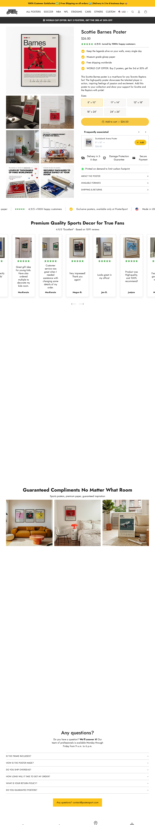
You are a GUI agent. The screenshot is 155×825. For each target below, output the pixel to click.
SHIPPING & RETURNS (91, 189)
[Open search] (132, 11)
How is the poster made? (20, 762)
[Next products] (145, 132)
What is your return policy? (21, 783)
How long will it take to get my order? (28, 776)
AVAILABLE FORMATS (91, 182)
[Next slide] (81, 304)
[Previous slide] (73, 304)
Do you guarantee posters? (21, 790)
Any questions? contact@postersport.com (77, 802)
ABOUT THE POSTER (90, 176)
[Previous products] (139, 132)
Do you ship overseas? (18, 769)
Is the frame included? (18, 756)
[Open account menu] (139, 11)
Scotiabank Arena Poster (106, 138)
